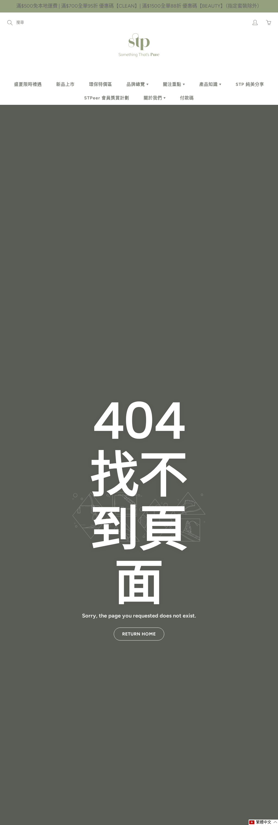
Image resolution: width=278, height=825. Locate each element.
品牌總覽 (136, 84)
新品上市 (65, 84)
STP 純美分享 (250, 84)
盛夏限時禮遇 (28, 84)
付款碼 (187, 97)
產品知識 (209, 84)
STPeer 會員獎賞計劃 (106, 97)
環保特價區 (100, 84)
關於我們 (153, 97)
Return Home (139, 634)
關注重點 (173, 84)
